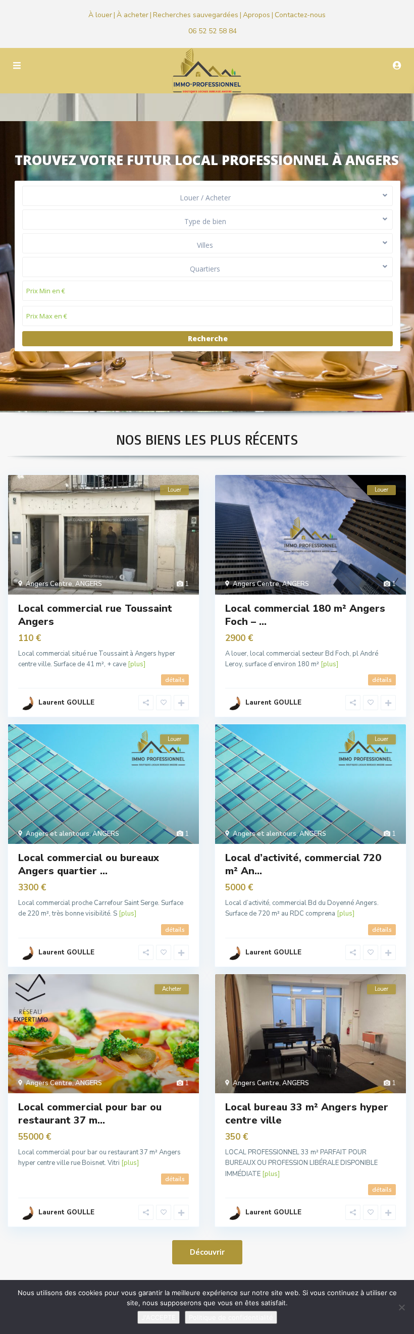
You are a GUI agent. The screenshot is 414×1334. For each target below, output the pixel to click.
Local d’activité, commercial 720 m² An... (303, 864)
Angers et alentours (57, 833)
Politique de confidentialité (231, 1317)
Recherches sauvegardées (195, 15)
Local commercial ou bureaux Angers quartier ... (88, 864)
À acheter (132, 15)
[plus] (136, 664)
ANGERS (88, 584)
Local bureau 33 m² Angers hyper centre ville (306, 1113)
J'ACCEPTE (158, 1317)
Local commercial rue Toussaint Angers (95, 615)
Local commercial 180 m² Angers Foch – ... (305, 615)
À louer (100, 15)
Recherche (208, 338)
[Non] (401, 1307)
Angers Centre (49, 584)
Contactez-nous (300, 15)
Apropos (256, 15)
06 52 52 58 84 (212, 31)
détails (175, 680)
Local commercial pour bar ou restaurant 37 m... (90, 1113)
